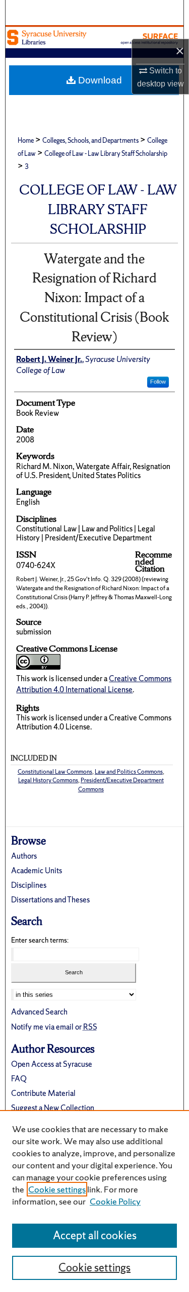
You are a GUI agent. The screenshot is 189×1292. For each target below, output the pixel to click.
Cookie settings (57, 1189)
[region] (94, 1201)
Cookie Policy (115, 1201)
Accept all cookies (95, 1235)
